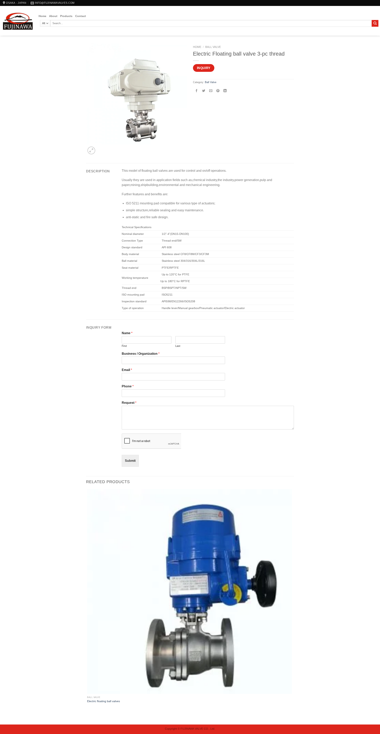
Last (177, 345)
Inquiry (204, 68)
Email (127, 370)
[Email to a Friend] (211, 91)
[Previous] (88, 717)
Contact (80, 16)
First (124, 345)
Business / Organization (141, 353)
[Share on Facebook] (196, 91)
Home (42, 16)
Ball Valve (213, 47)
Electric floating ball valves (103, 701)
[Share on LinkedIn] (225, 91)
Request (129, 402)
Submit (130, 460)
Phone (128, 386)
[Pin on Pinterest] (218, 91)
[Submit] (375, 23)
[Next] (101, 148)
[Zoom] (91, 150)
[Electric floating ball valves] (189, 591)
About (53, 16)
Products (66, 16)
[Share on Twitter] (203, 91)
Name (127, 333)
